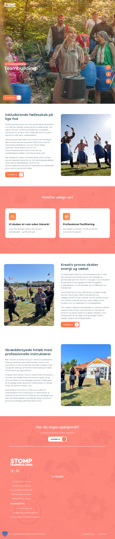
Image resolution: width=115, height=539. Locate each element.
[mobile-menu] (108, 5)
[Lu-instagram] (108, 67)
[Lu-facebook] (108, 74)
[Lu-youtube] (108, 81)
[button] (5, 534)
